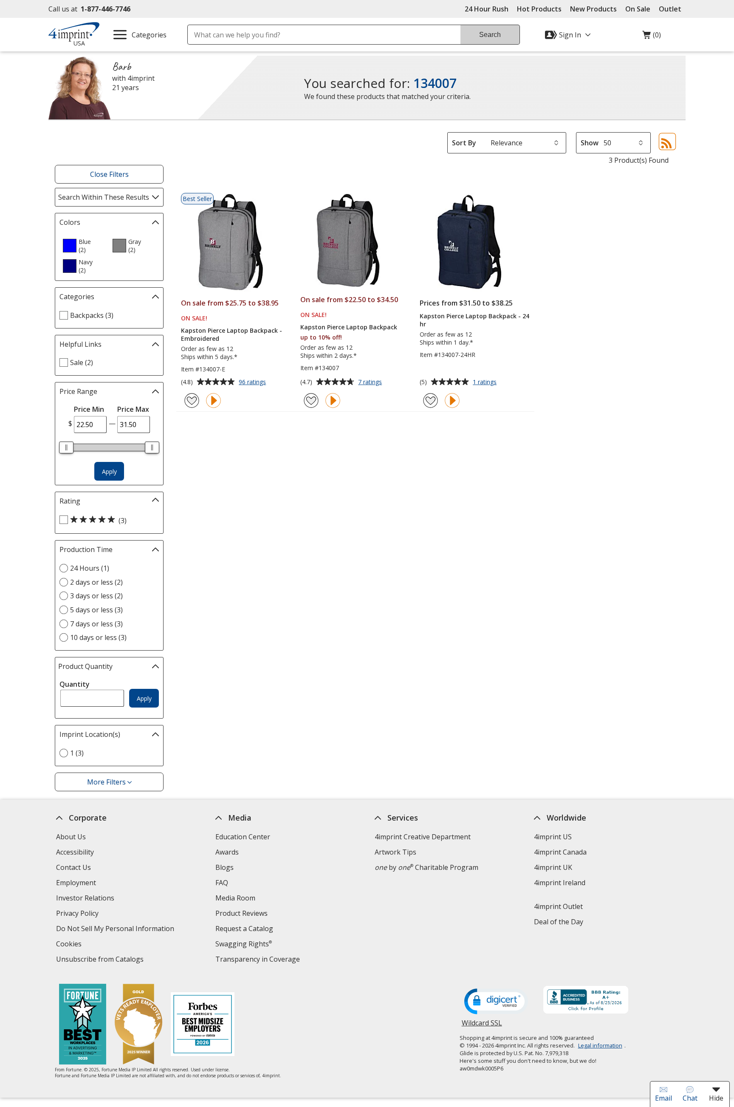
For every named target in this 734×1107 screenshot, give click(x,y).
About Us (71, 836)
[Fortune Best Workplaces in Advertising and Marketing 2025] (82, 1025)
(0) (651, 37)
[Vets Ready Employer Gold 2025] (138, 1025)
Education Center (242, 836)
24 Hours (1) (89, 568)
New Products (593, 9)
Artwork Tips (395, 852)
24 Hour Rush (486, 9)
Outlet (672, 9)
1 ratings (486, 382)
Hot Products (539, 9)
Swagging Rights (243, 943)
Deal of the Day (558, 921)
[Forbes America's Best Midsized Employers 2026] (203, 1025)
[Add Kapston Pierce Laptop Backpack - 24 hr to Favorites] (430, 401)
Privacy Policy (78, 914)
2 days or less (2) (96, 582)
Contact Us (73, 867)
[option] (84, 245)
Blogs (224, 867)
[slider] (66, 447)
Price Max (133, 409)
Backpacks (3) (91, 315)
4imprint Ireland (559, 882)
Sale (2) (81, 362)
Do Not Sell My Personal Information (116, 929)
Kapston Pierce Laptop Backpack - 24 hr (474, 320)
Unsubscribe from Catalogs (101, 960)
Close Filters (109, 174)
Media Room (235, 898)
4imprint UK (553, 867)
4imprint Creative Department (423, 836)
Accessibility (75, 852)
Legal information (600, 1045)
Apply (109, 471)
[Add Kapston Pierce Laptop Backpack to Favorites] (311, 401)
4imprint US (553, 836)
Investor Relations (86, 899)
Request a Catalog (244, 928)
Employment (76, 882)
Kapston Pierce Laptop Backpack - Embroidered (231, 334)
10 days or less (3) (98, 637)
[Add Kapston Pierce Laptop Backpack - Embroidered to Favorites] (192, 401)
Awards (227, 852)
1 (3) (77, 753)
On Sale (637, 9)
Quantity (74, 684)
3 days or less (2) (96, 596)
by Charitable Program (426, 867)
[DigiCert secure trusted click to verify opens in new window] (496, 1002)
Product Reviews (241, 913)
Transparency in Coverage (258, 960)
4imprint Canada (560, 852)
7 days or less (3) (96, 624)
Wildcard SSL (482, 1026)
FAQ (221, 882)
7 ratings (371, 382)
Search (490, 34)
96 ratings (253, 382)
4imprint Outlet (558, 906)
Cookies (70, 945)
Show (589, 142)
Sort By (464, 142)
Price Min (89, 409)
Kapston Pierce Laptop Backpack (348, 327)
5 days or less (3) (96, 610)
